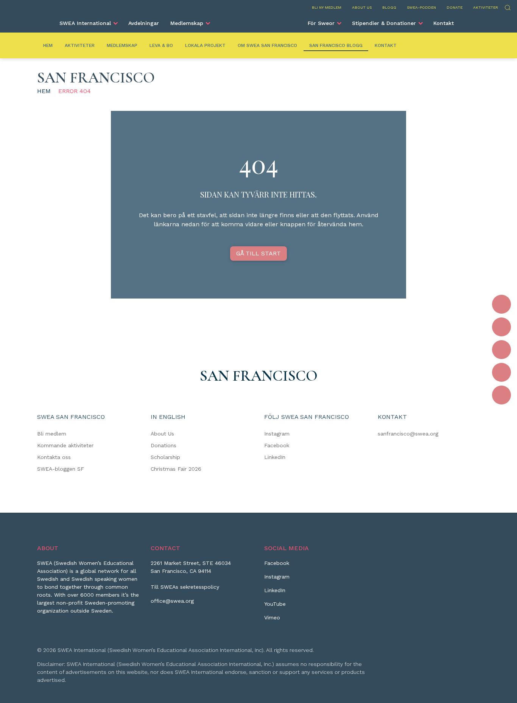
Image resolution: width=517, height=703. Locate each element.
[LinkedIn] (501, 349)
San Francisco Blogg (336, 45)
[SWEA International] (258, 20)
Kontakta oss (54, 457)
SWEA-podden (421, 7)
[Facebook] (501, 304)
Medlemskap (186, 23)
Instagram (277, 434)
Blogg (389, 7)
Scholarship (165, 457)
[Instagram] (501, 326)
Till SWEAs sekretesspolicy (185, 587)
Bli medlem (51, 434)
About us (362, 7)
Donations (163, 445)
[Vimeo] (501, 395)
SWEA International (85, 23)
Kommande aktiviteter (65, 445)
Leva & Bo (161, 45)
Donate (454, 7)
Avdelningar (143, 23)
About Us (162, 434)
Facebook (276, 445)
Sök (507, 6)
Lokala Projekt (205, 45)
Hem (48, 45)
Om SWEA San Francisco (267, 45)
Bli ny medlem (326, 7)
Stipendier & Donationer (384, 23)
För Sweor (321, 23)
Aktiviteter (485, 7)
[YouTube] (501, 372)
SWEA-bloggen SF (60, 469)
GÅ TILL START (258, 253)
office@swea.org (172, 601)
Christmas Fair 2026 (176, 469)
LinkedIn (274, 457)
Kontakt (443, 23)
